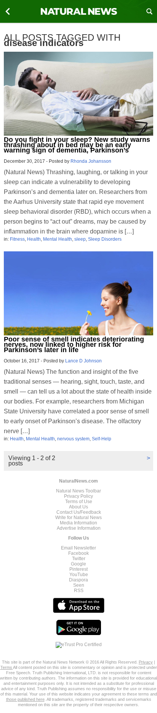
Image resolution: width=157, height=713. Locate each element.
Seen (78, 585)
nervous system (73, 438)
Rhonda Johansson (90, 161)
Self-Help (101, 438)
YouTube (78, 574)
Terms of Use (78, 501)
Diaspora (78, 580)
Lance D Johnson (83, 361)
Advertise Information (79, 528)
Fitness (17, 239)
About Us (78, 507)
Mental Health (57, 239)
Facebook (78, 553)
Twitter (78, 558)
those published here (25, 699)
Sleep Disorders (105, 239)
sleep (80, 239)
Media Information (78, 523)
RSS (78, 590)
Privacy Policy (78, 496)
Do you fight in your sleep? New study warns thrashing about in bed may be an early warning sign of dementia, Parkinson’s (77, 145)
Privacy (146, 662)
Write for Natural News (78, 517)
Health (34, 239)
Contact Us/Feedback (78, 512)
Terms (6, 667)
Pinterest (78, 569)
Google (78, 564)
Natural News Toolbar (78, 491)
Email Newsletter (78, 548)
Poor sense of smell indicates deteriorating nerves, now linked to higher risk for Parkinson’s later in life (74, 344)
